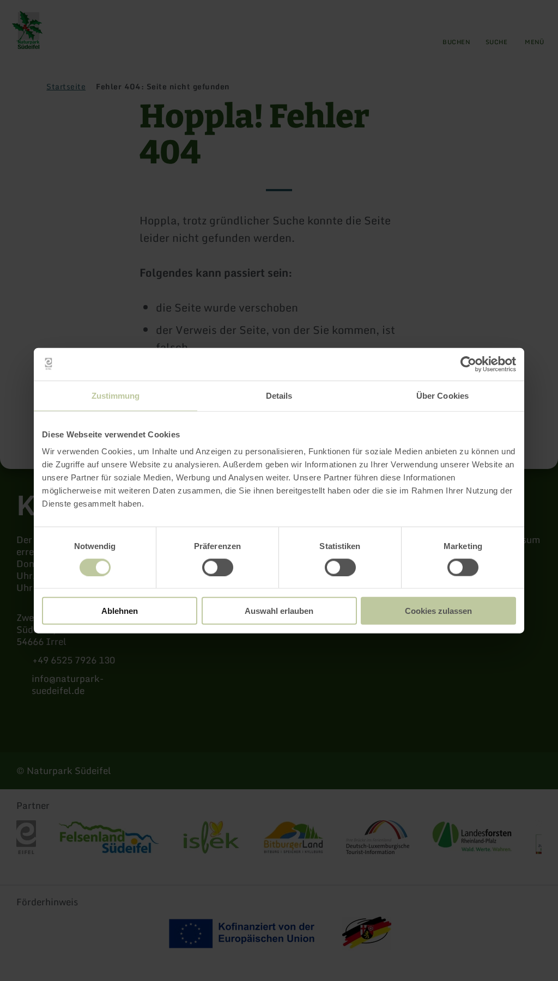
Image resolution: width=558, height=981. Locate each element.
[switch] (217, 567)
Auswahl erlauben (279, 611)
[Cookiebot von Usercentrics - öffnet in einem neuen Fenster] (468, 364)
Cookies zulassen (438, 611)
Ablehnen (119, 611)
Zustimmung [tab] (116, 395)
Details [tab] (279, 395)
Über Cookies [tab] (442, 395)
